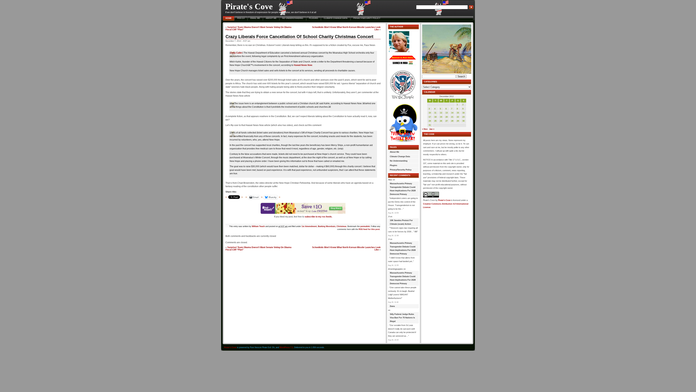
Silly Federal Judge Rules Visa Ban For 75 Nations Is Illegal (402, 317)
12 (441, 113)
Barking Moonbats (326, 226)
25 (435, 121)
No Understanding (292, 18)
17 (430, 117)
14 (452, 113)
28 (452, 121)
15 (458, 113)
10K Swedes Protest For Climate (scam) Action (401, 222)
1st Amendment (309, 226)
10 (430, 113)
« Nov (425, 129)
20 (447, 117)
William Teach (258, 226)
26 (441, 121)
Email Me (255, 18)
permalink (365, 226)
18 (435, 117)
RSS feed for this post (369, 229)
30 (463, 121)
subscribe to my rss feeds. (318, 216)
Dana (392, 306)
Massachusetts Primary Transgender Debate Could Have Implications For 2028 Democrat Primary (403, 188)
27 (447, 121)
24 (430, 121)
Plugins (313, 18)
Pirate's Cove (249, 6)
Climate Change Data (335, 18)
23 (463, 117)
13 (447, 113)
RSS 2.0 (241, 18)
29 (458, 121)
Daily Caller (236, 53)
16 (463, 113)
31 (430, 125)
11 (435, 113)
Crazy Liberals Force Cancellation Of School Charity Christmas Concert (299, 36)
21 (452, 117)
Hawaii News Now (303, 65)
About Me (271, 18)
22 (458, 117)
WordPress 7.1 (286, 347)
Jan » (431, 129)
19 (441, 117)
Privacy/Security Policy (366, 18)
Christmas (341, 226)
